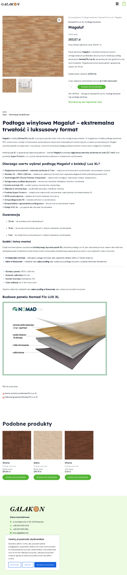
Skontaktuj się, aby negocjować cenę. (85, 102)
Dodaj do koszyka (91, 87)
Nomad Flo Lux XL (106, 17)
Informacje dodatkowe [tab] (19, 114)
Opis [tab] (4, 114)
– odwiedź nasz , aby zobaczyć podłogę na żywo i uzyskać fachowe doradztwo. (56, 261)
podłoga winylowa (79, 97)
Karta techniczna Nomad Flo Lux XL (21, 393)
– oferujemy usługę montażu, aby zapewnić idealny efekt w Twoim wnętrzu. (49, 258)
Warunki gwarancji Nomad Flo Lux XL (21, 397)
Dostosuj (15, 565)
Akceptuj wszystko (45, 565)
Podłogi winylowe (89, 17)
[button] (117, 4)
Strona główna (74, 17)
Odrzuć (27, 565)
